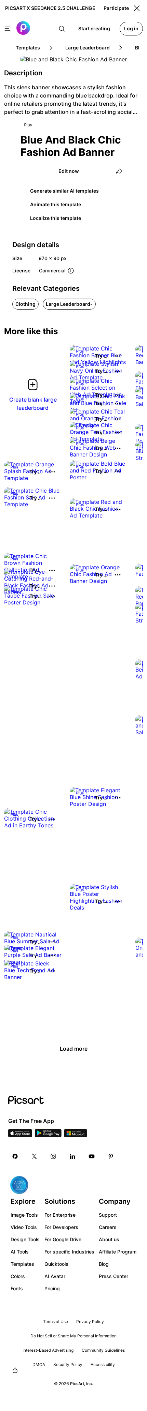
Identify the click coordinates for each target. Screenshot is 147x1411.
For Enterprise (60, 1215)
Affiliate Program (117, 1252)
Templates (22, 1264)
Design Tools (25, 1239)
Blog (104, 1264)
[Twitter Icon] (34, 1156)
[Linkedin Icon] (72, 1156)
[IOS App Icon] (20, 1135)
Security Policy (67, 1364)
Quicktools (56, 1264)
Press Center (113, 1276)
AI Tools (20, 1252)
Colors (18, 1276)
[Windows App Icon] (75, 1135)
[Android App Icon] (48, 1135)
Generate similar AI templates (64, 191)
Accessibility (103, 1364)
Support (108, 1215)
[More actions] (117, 356)
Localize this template (55, 218)
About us (109, 1239)
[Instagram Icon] (53, 1156)
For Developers (61, 1227)
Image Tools (24, 1215)
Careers (108, 1227)
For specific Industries (69, 1252)
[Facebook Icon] (15, 1156)
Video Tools (24, 1227)
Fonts (17, 1288)
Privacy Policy (90, 1321)
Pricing (52, 1288)
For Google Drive (62, 1239)
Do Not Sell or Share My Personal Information (73, 1335)
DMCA (38, 1364)
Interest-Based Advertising (48, 1350)
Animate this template (55, 204)
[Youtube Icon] (91, 1156)
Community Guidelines (103, 1350)
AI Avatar (54, 1276)
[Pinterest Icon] (111, 1156)
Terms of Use (55, 1321)
